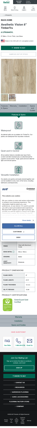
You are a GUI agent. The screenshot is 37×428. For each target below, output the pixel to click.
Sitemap (29, 420)
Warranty (13, 105)
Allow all (18, 226)
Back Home (6, 20)
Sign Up (19, 368)
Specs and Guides (32, 108)
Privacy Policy (6, 420)
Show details (26, 220)
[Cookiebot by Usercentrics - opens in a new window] (26, 189)
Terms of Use (11, 420)
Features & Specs (4, 106)
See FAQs (7, 345)
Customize (17, 231)
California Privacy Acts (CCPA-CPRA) (22, 420)
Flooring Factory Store (19, 401)
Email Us (30, 345)
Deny (18, 237)
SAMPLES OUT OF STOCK (18, 54)
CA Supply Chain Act (16, 420)
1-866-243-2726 (19, 345)
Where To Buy (20, 376)
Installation (23, 105)
